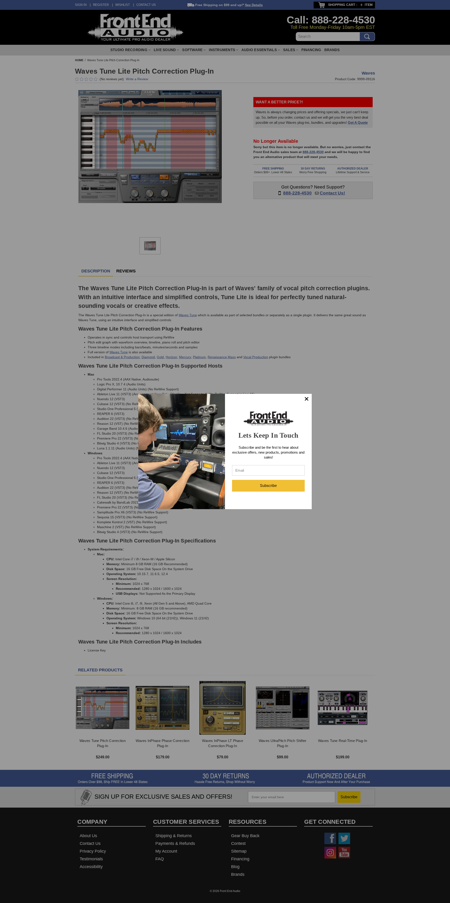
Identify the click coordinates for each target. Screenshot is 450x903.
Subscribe (268, 486)
